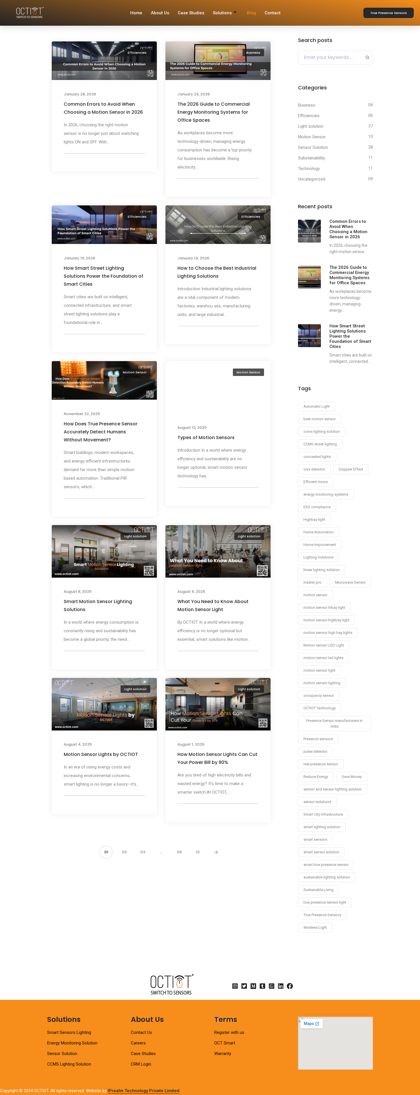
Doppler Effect (351, 469)
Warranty (222, 1053)
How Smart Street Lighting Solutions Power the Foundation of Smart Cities (103, 276)
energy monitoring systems (325, 494)
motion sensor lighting (322, 683)
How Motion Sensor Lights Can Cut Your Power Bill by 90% (217, 758)
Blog (251, 12)
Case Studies (191, 12)
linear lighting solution (321, 570)
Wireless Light (315, 927)
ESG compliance (317, 507)
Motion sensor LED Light (323, 645)
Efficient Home (315, 482)
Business (253, 52)
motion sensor (315, 595)
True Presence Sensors (322, 915)
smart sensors (315, 839)
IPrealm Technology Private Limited (143, 1090)
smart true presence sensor (326, 864)
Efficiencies (137, 52)
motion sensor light (319, 670)
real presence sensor (320, 764)
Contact (273, 12)
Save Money (352, 776)
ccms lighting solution (321, 431)
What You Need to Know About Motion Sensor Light (213, 605)
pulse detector (315, 751)
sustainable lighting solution (326, 877)
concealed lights (317, 457)
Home (136, 12)
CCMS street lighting (320, 444)
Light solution (135, 536)
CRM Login (141, 1064)
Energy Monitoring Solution (72, 1043)
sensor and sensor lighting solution (332, 789)
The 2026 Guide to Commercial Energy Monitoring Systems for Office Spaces (213, 112)
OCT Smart (224, 1043)
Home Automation (318, 532)
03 (142, 852)
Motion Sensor (135, 372)
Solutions (222, 12)
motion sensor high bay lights (327, 632)
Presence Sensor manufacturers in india (334, 723)
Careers (138, 1043)
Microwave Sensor (350, 582)
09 (179, 852)
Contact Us (141, 1032)
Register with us (229, 1032)
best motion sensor (319, 419)
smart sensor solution (321, 852)
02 (124, 852)
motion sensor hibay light (324, 607)
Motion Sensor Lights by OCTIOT (101, 754)
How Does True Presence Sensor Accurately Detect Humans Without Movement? (100, 432)
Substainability (311, 158)
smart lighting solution (321, 827)
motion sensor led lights (323, 658)
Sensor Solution (313, 147)
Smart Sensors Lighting (69, 1032)
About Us (160, 12)
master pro (312, 582)
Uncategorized (311, 179)
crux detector (314, 469)
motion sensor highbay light (326, 620)
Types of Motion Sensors (206, 437)
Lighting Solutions (318, 557)
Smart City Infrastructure (323, 814)
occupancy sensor (318, 695)
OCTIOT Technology (319, 708)
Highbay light (314, 519)
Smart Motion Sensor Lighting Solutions (98, 605)
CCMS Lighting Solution (69, 1064)
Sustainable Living (318, 890)
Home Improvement (319, 545)
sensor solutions (317, 802)
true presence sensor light (324, 902)
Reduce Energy (315, 776)
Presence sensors (318, 739)
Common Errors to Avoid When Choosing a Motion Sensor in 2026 (103, 108)
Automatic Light (316, 406)
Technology (309, 168)
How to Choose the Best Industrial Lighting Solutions (216, 272)
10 (198, 852)
